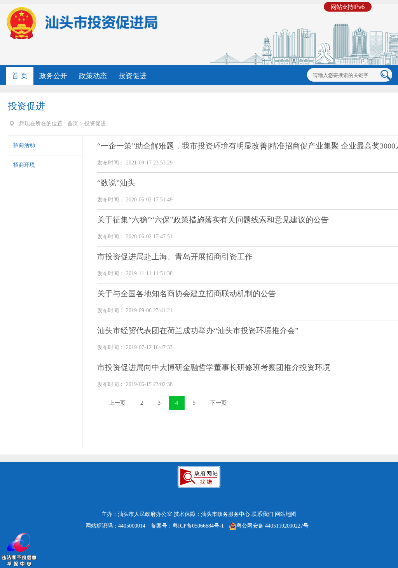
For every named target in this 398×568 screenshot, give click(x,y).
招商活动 (24, 145)
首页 (72, 123)
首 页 (20, 76)
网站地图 (286, 514)
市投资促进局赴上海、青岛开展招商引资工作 (175, 256)
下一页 (218, 403)
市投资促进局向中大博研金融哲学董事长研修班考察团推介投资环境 (213, 367)
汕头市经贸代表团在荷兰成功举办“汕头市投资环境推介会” (197, 330)
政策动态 (93, 76)
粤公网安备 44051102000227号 (272, 526)
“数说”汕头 (116, 182)
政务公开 (53, 76)
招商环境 (24, 165)
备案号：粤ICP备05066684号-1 (187, 526)
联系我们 (262, 514)
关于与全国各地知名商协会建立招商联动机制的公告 (186, 293)
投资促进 (133, 76)
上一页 (117, 403)
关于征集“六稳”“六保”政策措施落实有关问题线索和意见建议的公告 (213, 219)
